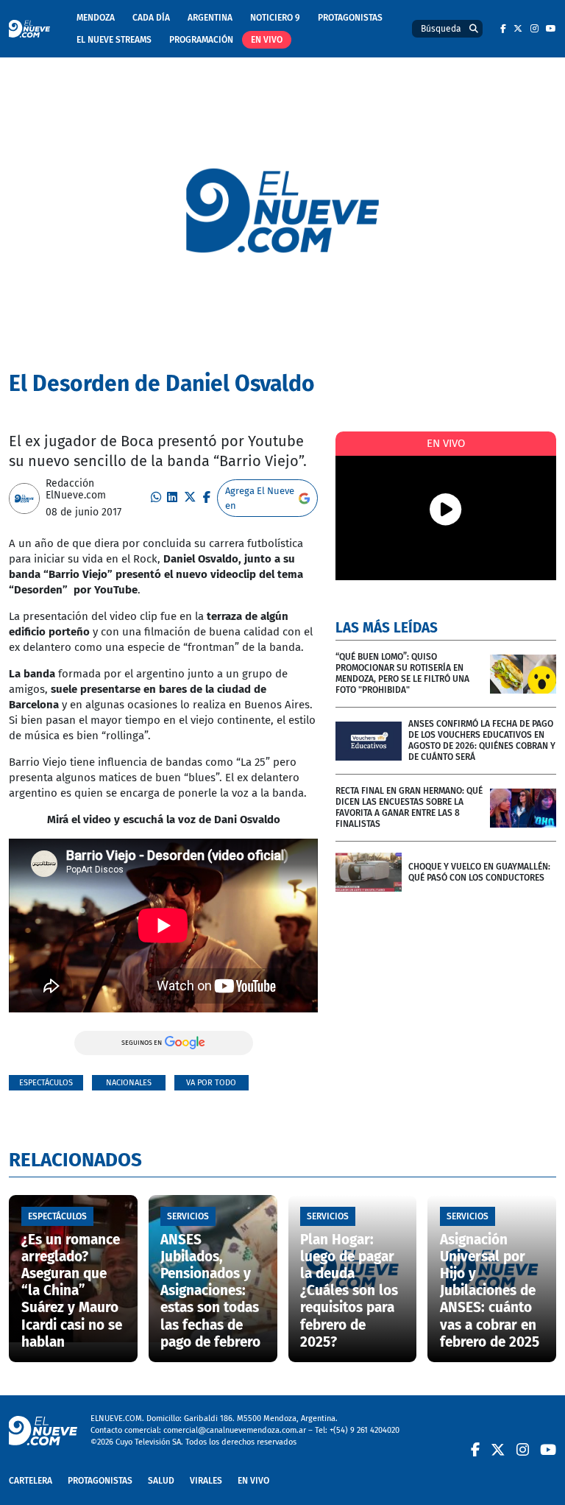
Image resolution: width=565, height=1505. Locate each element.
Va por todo (211, 1083)
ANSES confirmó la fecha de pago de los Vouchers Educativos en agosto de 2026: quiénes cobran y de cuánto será (481, 740)
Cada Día (151, 18)
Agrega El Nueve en (259, 498)
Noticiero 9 (275, 18)
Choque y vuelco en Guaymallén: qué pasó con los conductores (479, 872)
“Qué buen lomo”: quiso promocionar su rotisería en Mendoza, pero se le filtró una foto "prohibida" (402, 673)
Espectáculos (46, 1083)
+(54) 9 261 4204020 (364, 1430)
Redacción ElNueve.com (76, 489)
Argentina (210, 18)
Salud (161, 1481)
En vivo (266, 40)
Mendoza (96, 18)
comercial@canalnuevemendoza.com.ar (234, 1430)
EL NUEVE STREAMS (114, 40)
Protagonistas (350, 18)
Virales (206, 1481)
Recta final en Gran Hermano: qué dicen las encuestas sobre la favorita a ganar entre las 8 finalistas (409, 807)
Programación (201, 40)
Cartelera (30, 1481)
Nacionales (129, 1083)
